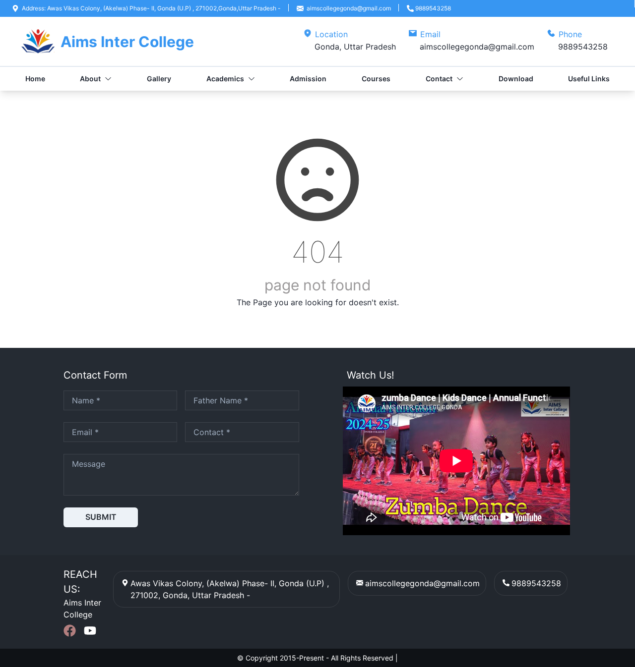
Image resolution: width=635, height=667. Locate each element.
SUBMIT (101, 517)
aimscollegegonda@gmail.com (422, 583)
